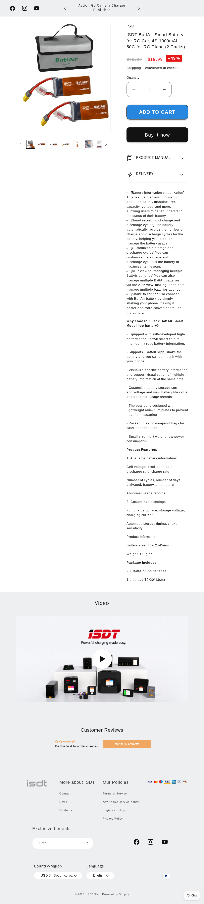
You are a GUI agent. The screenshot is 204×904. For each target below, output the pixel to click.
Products (65, 810)
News (63, 801)
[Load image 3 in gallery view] (54, 144)
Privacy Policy (113, 818)
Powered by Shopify (115, 894)
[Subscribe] (86, 843)
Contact (65, 793)
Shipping (134, 68)
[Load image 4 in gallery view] (66, 144)
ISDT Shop (93, 894)
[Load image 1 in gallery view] (30, 144)
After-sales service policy (121, 801)
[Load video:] (102, 659)
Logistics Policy (114, 810)
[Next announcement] (139, 8)
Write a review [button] (127, 744)
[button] (157, 158)
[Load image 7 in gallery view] (101, 144)
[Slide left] (20, 144)
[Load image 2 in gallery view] (42, 144)
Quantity (133, 77)
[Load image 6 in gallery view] (89, 144)
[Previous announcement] (65, 8)
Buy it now (157, 135)
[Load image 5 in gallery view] (77, 144)
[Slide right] (106, 144)
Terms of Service (115, 793)
